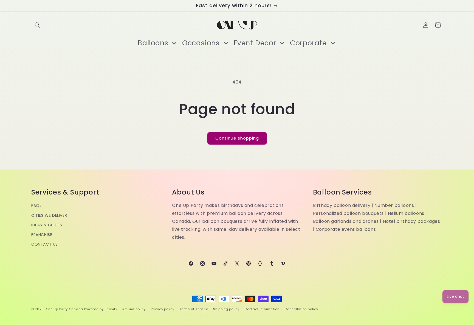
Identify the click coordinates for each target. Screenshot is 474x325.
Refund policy (134, 309)
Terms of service (193, 309)
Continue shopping (237, 138)
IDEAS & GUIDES (46, 225)
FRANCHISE (41, 234)
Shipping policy (226, 309)
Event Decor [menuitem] (255, 43)
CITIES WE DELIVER (49, 215)
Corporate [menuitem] (308, 43)
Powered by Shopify (100, 309)
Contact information (261, 309)
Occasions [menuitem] (200, 43)
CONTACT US (44, 244)
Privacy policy (162, 309)
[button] (37, 25)
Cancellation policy (301, 309)
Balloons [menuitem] (153, 43)
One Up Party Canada (64, 309)
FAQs (36, 206)
